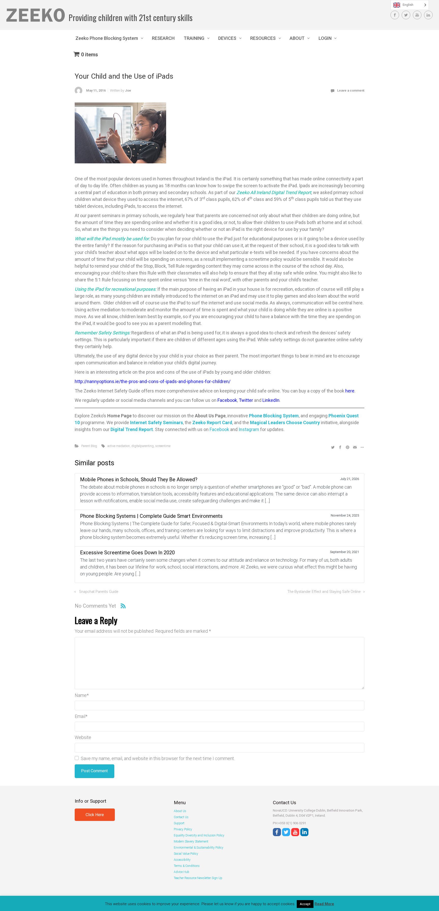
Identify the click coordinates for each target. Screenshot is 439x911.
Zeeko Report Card (212, 422)
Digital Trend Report (132, 429)
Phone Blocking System (274, 415)
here (349, 390)
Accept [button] (305, 904)
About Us (180, 811)
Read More (324, 904)
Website (83, 737)
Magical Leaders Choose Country (285, 422)
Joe (128, 90)
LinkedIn (270, 400)
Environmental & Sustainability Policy (198, 847)
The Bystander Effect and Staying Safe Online (323, 592)
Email (81, 716)
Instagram (249, 429)
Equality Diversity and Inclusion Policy (199, 835)
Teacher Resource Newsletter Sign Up (198, 878)
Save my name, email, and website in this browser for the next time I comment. (158, 758)
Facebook (227, 400)
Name (82, 695)
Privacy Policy (183, 829)
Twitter (246, 400)
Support (179, 823)
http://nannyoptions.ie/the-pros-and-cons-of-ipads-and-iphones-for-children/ (152, 381)
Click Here (95, 814)
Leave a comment (350, 90)
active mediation (118, 446)
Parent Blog (89, 446)
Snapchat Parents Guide (98, 592)
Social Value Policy (186, 853)
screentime (162, 446)
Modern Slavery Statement (191, 841)
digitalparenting (142, 446)
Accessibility (182, 860)
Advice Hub (181, 872)
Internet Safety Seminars (156, 422)
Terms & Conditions (187, 866)
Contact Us (181, 817)
